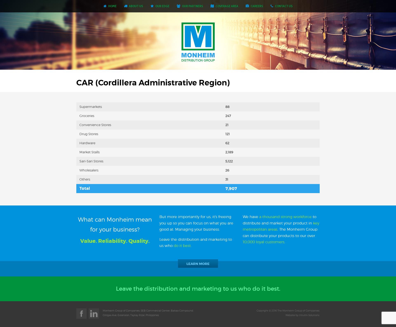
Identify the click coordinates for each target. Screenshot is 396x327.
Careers (257, 6)
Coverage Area (227, 6)
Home (112, 6)
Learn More (198, 264)
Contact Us (284, 6)
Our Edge (162, 6)
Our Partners (192, 6)
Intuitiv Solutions (309, 315)
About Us (136, 6)
